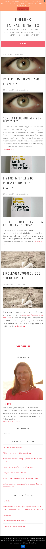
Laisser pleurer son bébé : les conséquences (18, 467)
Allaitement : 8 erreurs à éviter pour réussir (17, 453)
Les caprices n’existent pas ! (12, 447)
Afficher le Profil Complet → (12, 422)
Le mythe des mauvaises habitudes (14, 473)
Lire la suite (8, 149)
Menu (24, 44)
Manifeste (6, 501)
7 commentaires (21, 284)
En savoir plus (23, 9)
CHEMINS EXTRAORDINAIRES (23, 22)
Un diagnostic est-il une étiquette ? (14, 526)
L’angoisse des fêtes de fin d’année (14, 521)
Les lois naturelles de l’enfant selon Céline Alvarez (18, 183)
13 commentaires (22, 90)
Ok (23, 546)
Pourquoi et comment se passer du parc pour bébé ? (21, 478)
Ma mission (7, 515)
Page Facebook (23, 346)
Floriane (7, 403)
